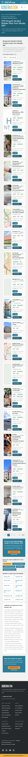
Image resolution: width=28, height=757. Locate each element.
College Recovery (6, 726)
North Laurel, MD (7, 591)
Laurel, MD (6, 585)
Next (23, 534)
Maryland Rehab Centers (9, 569)
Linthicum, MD (19, 599)
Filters (5, 57)
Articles (17, 715)
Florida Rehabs (5, 712)
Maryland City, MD (19, 581)
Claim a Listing (18, 726)
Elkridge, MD (18, 590)
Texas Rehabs (5, 710)
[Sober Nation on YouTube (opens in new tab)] (10, 750)
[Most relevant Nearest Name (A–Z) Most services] (12, 57)
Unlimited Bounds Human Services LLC (18, 366)
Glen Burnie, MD (8, 595)
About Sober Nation (6, 728)
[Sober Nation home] (9, 7)
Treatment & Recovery (9, 566)
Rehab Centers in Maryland (8, 16)
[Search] (21, 7)
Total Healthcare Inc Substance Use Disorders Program (18, 211)
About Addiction (19, 705)
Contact (4, 730)
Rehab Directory (6, 705)
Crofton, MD (7, 599)
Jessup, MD (7, 576)
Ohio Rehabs (5, 717)
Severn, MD (7, 580)
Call (16, 76)
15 (19, 534)
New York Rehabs (6, 715)
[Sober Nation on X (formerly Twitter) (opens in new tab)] (13, 750)
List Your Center (19, 724)
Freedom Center (17, 231)
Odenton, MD (18, 576)
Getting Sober (18, 710)
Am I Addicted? (7, 563)
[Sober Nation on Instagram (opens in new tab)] (6, 750)
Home (2, 14)
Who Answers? (24, 2)
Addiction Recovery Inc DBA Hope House (17, 112)
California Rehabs (6, 708)
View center (16, 79)
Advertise (17, 728)
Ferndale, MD (18, 595)
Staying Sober (20, 566)
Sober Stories (5, 724)
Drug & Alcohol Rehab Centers (13, 14)
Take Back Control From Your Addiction (13, 755)
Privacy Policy (5, 733)
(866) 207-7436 (14, 552)
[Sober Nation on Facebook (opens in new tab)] (3, 750)
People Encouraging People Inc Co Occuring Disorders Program (18, 438)
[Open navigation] (25, 7)
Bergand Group (17, 279)
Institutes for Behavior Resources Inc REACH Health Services (16, 512)
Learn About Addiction (18, 563)
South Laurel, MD (18, 586)
